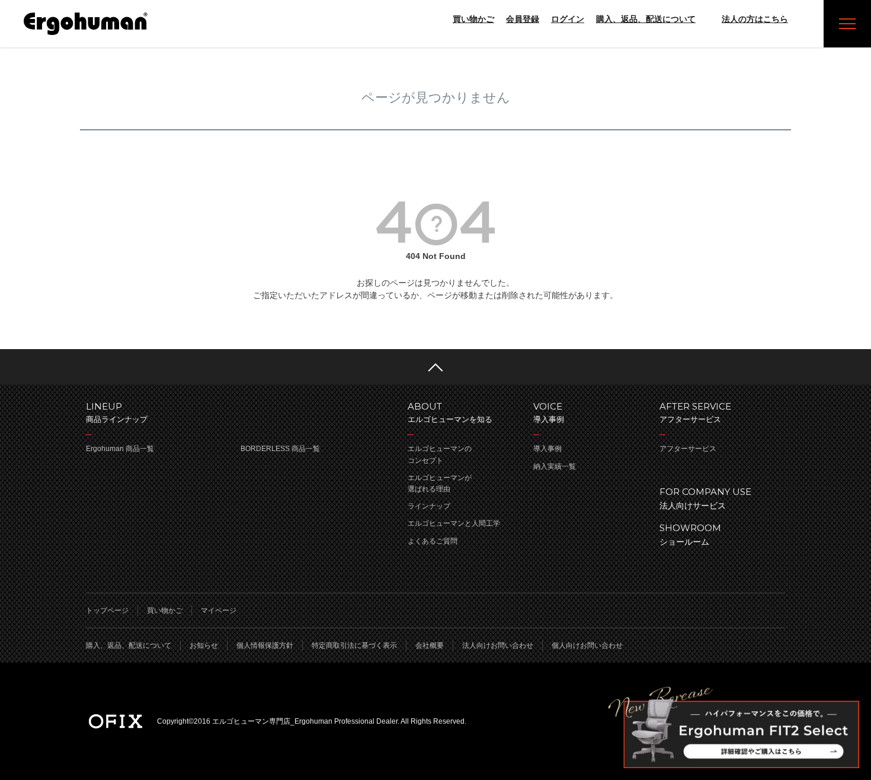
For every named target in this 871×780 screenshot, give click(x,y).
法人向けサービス (705, 498)
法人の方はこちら (755, 19)
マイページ (218, 610)
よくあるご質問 (432, 541)
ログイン (567, 19)
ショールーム (690, 534)
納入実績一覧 (554, 466)
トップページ (107, 610)
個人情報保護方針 (264, 645)
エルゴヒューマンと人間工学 (454, 523)
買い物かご (473, 19)
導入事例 (547, 449)
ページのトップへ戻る (435, 367)
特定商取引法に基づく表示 (354, 645)
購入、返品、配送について (646, 19)
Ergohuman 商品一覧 (120, 449)
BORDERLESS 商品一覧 (280, 449)
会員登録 (522, 19)
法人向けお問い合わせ (497, 645)
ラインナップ (429, 506)
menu (847, 23)
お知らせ (204, 645)
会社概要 (429, 645)
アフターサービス (687, 449)
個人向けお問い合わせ (587, 645)
